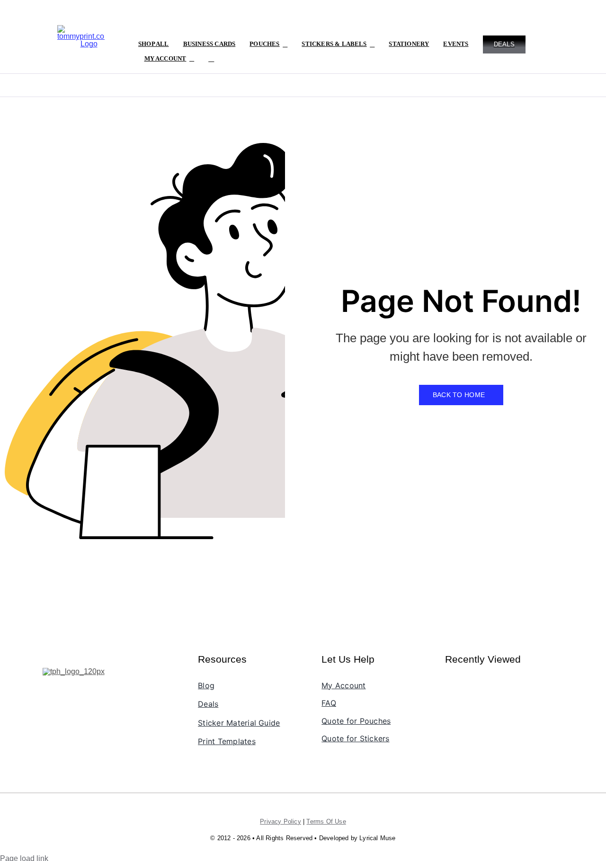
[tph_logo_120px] (74, 671)
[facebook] (48, 693)
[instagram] (65, 693)
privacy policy (280, 821)
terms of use (326, 821)
